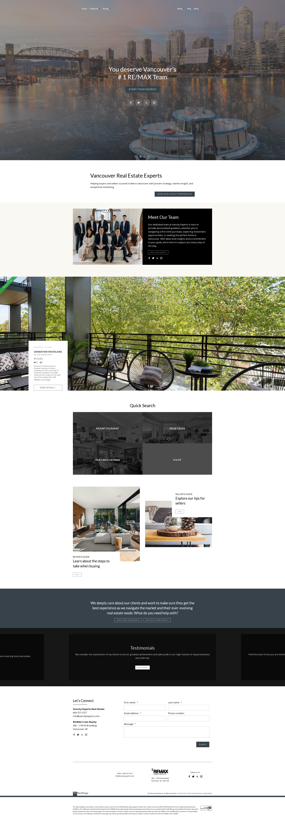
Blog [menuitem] (189, 8)
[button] (142, 89)
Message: (129, 724)
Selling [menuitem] (180, 8)
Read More (142, 667)
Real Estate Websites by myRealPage (200, 793)
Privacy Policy (182, 793)
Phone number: (176, 713)
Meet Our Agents (158, 252)
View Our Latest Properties (174, 194)
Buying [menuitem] (106, 8)
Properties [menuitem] (94, 8)
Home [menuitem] (84, 8)
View (77, 574)
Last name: (174, 702)
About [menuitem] (196, 8)
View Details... (48, 387)
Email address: (132, 713)
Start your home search (128, 620)
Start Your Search (142, 89)
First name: (130, 702)
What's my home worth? (157, 620)
